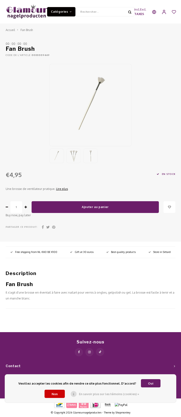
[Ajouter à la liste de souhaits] (169, 207)
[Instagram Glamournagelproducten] (89, 352)
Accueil (10, 30)
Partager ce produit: (22, 226)
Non (55, 394)
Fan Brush (27, 30)
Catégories (59, 11)
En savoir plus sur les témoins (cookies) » (109, 394)
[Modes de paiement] (59, 404)
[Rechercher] (129, 11)
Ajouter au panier (95, 207)
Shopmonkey (123, 412)
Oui (150, 383)
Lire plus (62, 189)
